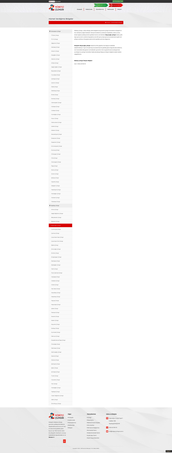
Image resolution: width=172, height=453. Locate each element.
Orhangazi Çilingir (55, 154)
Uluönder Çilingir (55, 379)
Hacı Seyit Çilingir (55, 288)
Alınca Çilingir (54, 209)
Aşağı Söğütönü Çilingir (57, 213)
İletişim (119, 9)
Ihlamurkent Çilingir (56, 122)
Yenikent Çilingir (55, 197)
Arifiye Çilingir (54, 63)
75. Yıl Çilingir (54, 39)
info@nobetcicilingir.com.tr (116, 431)
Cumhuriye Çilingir (56, 229)
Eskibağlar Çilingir (55, 265)
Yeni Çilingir (54, 383)
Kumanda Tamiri (91, 430)
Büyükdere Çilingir (56, 71)
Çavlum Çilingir (55, 82)
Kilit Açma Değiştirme (93, 427)
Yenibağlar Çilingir (56, 387)
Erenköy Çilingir (55, 98)
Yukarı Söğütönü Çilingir (57, 395)
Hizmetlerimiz (100, 9)
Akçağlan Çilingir (55, 55)
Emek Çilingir (54, 94)
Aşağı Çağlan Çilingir (56, 67)
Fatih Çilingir (54, 269)
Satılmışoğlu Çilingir (56, 352)
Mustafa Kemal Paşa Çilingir (58, 340)
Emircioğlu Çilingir (56, 249)
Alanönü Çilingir (55, 59)
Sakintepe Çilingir (55, 348)
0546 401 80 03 (113, 427)
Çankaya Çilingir (55, 78)
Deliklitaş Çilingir (55, 90)
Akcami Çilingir (55, 51)
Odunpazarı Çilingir (56, 31)
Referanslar (110, 9)
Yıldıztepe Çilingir (55, 201)
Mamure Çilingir (55, 336)
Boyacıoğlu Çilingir (56, 225)
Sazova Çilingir (55, 356)
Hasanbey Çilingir (55, 296)
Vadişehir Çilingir (55, 185)
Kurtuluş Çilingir (55, 150)
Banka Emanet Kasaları (93, 422)
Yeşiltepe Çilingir (55, 391)
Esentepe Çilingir (55, 261)
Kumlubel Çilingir (55, 332)
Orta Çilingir (54, 158)
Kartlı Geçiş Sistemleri (93, 438)
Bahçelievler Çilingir (56, 217)
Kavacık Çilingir (55, 316)
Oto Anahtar (90, 425)
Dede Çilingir (54, 86)
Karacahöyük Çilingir (56, 134)
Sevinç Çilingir (54, 170)
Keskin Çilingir (55, 320)
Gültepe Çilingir (55, 110)
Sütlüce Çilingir (55, 360)
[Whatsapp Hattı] (64, 441)
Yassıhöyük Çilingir (56, 189)
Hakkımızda (89, 9)
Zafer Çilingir (54, 399)
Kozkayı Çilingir (55, 328)
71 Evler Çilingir (55, 35)
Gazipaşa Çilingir (55, 276)
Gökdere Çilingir (55, 280)
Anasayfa (79, 9)
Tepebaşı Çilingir (55, 205)
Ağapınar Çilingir (55, 43)
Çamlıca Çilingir (55, 233)
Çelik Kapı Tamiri (91, 435)
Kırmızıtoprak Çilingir (56, 146)
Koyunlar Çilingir (55, 324)
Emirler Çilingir (55, 253)
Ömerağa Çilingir (55, 344)
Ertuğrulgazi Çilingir (56, 257)
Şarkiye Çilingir (55, 177)
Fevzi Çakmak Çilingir (56, 273)
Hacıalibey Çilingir (55, 292)
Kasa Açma (90, 420)
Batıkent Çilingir (55, 221)
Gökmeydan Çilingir (56, 102)
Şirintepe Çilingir (55, 372)
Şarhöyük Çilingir (55, 364)
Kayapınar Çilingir (55, 142)
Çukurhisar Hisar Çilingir (57, 237)
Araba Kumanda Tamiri (93, 433)
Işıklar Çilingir (54, 308)
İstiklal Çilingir (54, 126)
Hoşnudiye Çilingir (55, 304)
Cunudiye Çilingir (55, 75)
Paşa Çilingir (54, 166)
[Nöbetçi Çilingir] (57, 7)
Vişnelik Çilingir (55, 181)
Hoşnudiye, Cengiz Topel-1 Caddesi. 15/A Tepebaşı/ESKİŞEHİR (116, 421)
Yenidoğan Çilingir (56, 193)
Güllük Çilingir (54, 284)
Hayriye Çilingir (55, 300)
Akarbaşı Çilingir (55, 47)
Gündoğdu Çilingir (56, 114)
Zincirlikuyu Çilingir (56, 403)
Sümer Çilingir (55, 174)
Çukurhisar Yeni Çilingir (57, 241)
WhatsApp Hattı (118, 1)
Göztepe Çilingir (55, 106)
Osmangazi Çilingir (56, 162)
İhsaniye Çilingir (55, 312)
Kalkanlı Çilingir (55, 130)
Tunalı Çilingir (54, 375)
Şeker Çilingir (54, 368)
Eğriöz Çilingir (54, 245)
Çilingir (89, 417)
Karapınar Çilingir (55, 138)
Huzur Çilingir (54, 118)
